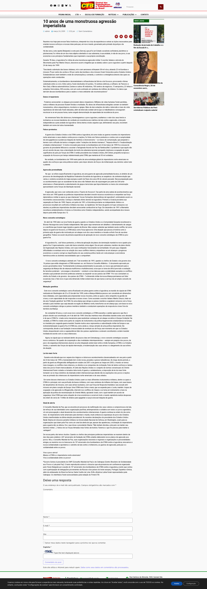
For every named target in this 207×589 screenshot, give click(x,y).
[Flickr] (62, 5)
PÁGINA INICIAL (65, 15)
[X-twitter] (70, 5)
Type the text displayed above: (66, 553)
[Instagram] (58, 5)
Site (44, 534)
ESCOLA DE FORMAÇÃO (94, 15)
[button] (116, 36)
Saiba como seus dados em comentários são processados (104, 567)
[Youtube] (55, 5)
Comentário (48, 489)
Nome (46, 517)
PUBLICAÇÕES (128, 15)
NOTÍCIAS (112, 15)
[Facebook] (51, 5)
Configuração (191, 584)
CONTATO (145, 15)
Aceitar (176, 584)
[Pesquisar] (160, 7)
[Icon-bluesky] (66, 5)
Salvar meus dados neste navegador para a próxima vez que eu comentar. (75, 543)
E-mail (46, 525)
